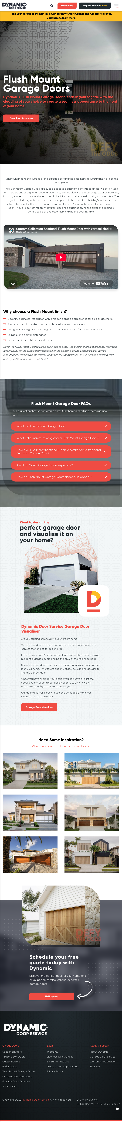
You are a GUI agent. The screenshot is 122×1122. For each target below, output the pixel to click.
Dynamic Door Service (36, 1099)
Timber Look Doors (13, 1056)
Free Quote (67, 5)
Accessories (9, 1086)
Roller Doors (9, 1066)
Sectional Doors (12, 1051)
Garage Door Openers (16, 1081)
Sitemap (95, 1066)
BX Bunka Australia (58, 1061)
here (71, 410)
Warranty (52, 1051)
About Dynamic (99, 1051)
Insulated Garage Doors (17, 1076)
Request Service (95, 5)
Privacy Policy (55, 1071)
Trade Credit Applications (62, 1066)
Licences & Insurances (60, 1056)
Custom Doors (11, 1061)
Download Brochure (21, 118)
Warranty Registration (103, 1061)
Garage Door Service (102, 1056)
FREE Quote (51, 996)
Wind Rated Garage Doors (18, 1071)
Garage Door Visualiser (39, 707)
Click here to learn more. (61, 17)
